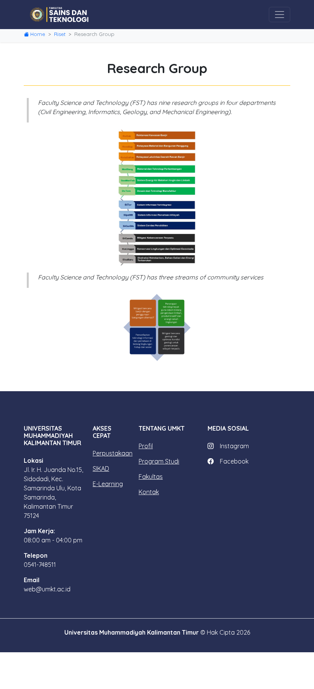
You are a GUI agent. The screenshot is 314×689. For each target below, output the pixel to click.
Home (37, 34)
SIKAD (101, 468)
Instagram (234, 446)
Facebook (234, 461)
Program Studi (159, 461)
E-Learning (108, 484)
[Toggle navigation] (279, 14)
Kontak (149, 492)
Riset (59, 34)
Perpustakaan (112, 453)
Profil (146, 446)
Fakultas (151, 476)
